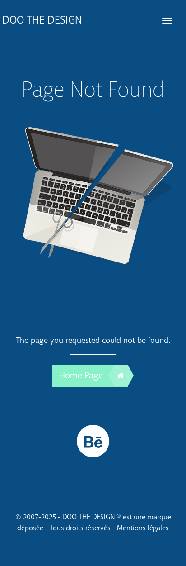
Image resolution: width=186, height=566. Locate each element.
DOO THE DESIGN (42, 20)
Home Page (81, 375)
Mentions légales (143, 528)
